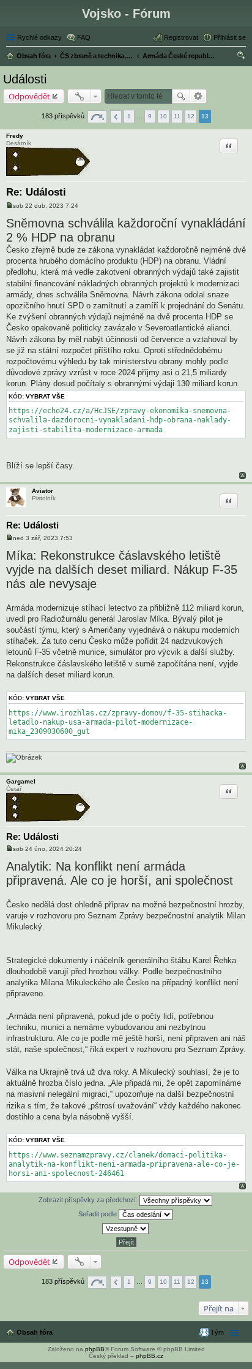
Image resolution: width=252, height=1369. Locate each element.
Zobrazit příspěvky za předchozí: (89, 1199)
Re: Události (36, 192)
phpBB (95, 1349)
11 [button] (177, 116)
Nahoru (242, 475)
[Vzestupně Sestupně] (126, 1228)
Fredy (14, 135)
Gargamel (20, 781)
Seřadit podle (98, 1214)
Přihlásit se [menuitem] (229, 37)
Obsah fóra (35, 1332)
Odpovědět (29, 96)
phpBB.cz (149, 1355)
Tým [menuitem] (217, 1332)
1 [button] (129, 116)
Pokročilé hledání (198, 96)
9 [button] (150, 116)
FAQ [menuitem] (84, 37)
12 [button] (191, 116)
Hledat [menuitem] (241, 57)
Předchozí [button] (116, 116)
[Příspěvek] (9, 205)
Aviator (42, 490)
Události (24, 79)
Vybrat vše (45, 396)
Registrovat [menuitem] (181, 37)
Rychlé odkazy (39, 37)
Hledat (181, 96)
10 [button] (163, 116)
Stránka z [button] (97, 116)
